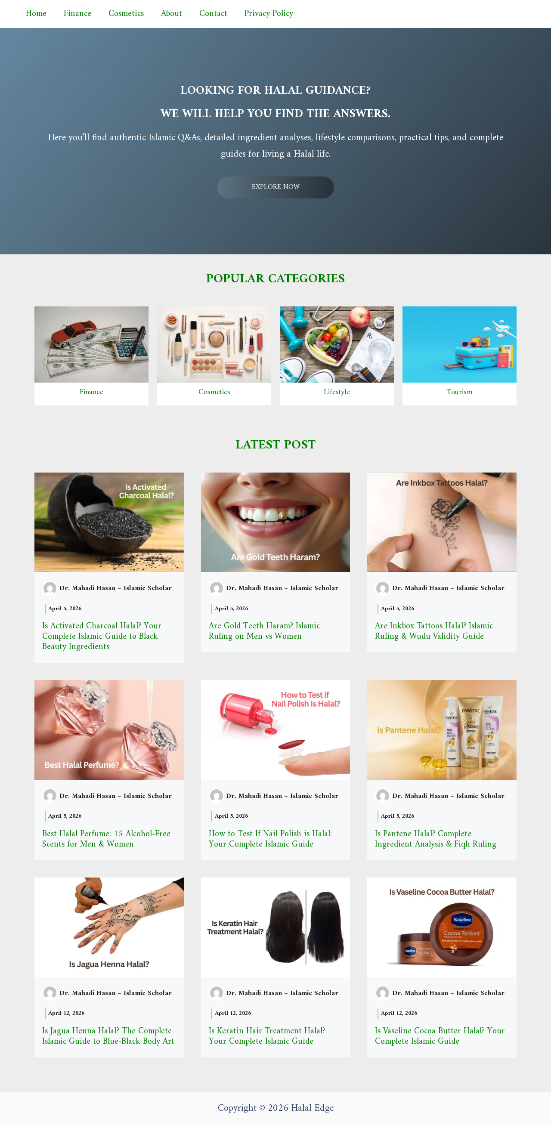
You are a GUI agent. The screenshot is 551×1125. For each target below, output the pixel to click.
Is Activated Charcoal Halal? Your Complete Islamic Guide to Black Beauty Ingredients (101, 637)
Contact (213, 14)
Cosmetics (126, 14)
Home (36, 14)
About (171, 14)
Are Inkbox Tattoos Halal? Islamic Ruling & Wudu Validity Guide (434, 631)
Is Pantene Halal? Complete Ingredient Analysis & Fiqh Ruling (435, 839)
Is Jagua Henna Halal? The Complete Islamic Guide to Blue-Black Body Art (108, 1036)
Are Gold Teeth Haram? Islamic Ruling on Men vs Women (264, 631)
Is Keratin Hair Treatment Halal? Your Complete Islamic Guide (267, 1036)
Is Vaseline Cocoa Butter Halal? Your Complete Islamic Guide (440, 1036)
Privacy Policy (269, 14)
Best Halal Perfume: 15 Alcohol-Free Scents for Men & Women (106, 839)
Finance (77, 14)
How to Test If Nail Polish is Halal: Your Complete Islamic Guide (270, 839)
